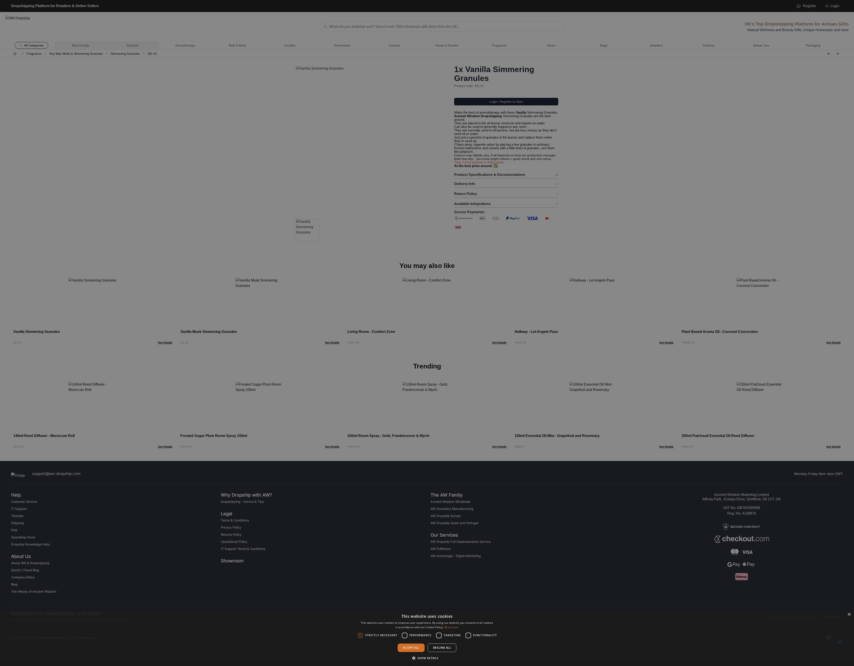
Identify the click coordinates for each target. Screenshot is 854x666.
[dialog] (427, 638)
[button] (426, 658)
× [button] (849, 614)
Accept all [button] (411, 648)
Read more (451, 627)
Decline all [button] (442, 648)
